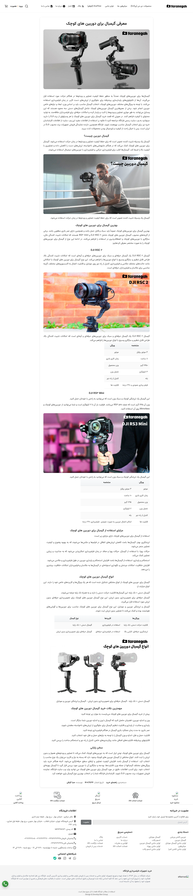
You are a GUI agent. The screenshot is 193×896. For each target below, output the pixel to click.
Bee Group (103, 894)
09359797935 (54, 838)
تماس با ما (45, 6)
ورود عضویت (16, 6)
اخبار (70, 6)
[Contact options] (5, 884)
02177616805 (29, 838)
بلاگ (80, 6)
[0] (6, 6)
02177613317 (41, 838)
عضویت (86, 822)
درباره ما (59, 6)
